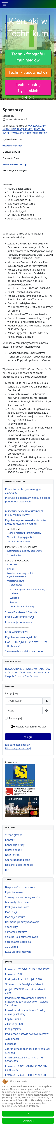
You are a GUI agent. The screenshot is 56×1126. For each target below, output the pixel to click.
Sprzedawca (15, 584)
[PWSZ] (20, 775)
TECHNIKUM (12, 529)
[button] (28, 57)
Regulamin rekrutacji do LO (21, 637)
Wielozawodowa (15, 580)
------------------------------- (17, 627)
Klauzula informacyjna (18, 951)
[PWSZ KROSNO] (20, 791)
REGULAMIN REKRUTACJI (19, 617)
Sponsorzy (11, 927)
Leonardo (10, 1044)
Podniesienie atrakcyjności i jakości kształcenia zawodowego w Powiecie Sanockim (26, 1001)
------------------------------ (16, 506)
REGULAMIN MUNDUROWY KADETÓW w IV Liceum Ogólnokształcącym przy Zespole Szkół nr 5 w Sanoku (27, 672)
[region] (28, 54)
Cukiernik (14, 597)
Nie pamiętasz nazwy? (18, 748)
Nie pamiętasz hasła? (17, 744)
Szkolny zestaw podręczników (22, 897)
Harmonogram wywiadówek (22, 922)
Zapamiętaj (15, 718)
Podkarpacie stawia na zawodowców (27, 1034)
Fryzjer (10, 568)
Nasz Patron (12, 855)
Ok (28, 1113)
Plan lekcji (11, 912)
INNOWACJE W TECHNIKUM (21, 547)
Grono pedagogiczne (17, 860)
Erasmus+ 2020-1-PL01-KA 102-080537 (27, 969)
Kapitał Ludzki (13, 1019)
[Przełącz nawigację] (4, 4)
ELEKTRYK (12, 564)
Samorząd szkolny (16, 932)
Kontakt (9, 840)
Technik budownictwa (28, 72)
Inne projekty (13, 1029)
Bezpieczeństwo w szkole (20, 887)
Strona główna (13, 835)
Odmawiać (28, 1120)
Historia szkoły (13, 850)
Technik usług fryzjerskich (20, 537)
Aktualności (12, 1039)
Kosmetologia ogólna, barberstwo (24, 550)
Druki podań (13, 646)
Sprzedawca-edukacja (18, 942)
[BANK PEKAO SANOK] (22, 806)
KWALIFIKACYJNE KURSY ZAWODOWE (26, 642)
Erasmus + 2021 (14, 974)
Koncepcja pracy (14, 845)
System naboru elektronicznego (24, 651)
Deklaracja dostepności (19, 864)
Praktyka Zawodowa (17, 907)
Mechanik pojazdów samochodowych (28, 589)
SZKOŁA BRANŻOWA (17, 560)
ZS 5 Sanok (11, 946)
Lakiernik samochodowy (21, 606)
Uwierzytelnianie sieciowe (31, 726)
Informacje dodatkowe (18, 622)
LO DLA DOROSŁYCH (17, 632)
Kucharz (13, 593)
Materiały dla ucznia (17, 902)
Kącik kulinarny (14, 892)
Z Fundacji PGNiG (15, 1024)
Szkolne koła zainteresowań (21, 937)
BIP (7, 869)
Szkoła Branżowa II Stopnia (21, 612)
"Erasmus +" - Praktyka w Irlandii (24, 984)
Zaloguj (28, 737)
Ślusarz (13, 602)
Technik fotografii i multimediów (24, 532)
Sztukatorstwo (14, 555)
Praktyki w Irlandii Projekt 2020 (23, 979)
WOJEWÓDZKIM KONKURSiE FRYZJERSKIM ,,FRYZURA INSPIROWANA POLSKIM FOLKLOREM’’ (24, 129)
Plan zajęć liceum (15, 917)
